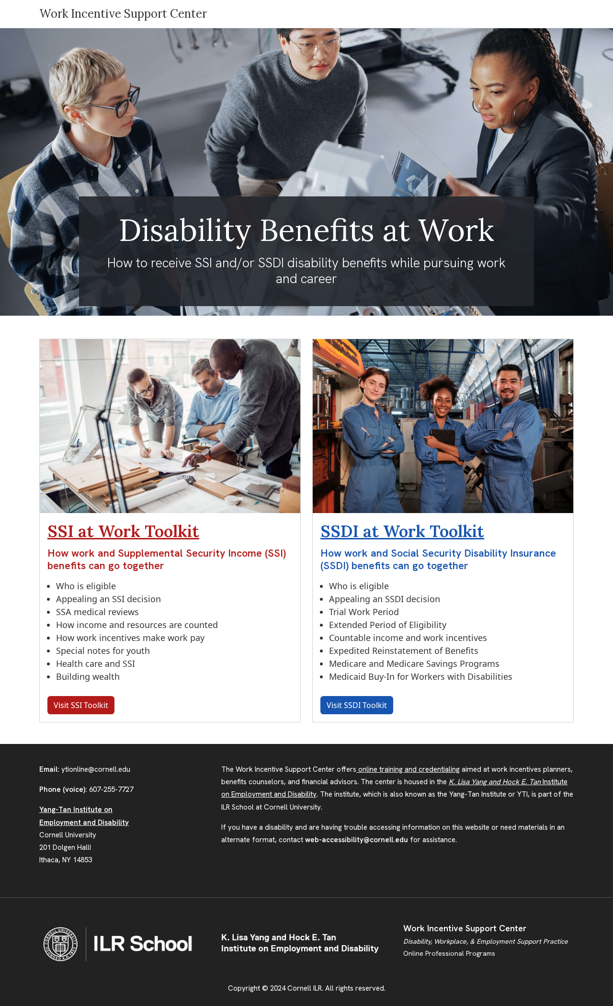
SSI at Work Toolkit (123, 531)
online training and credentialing (408, 769)
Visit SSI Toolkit (81, 705)
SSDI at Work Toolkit (402, 531)
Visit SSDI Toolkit (357, 705)
